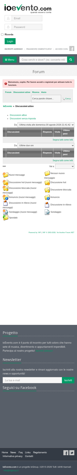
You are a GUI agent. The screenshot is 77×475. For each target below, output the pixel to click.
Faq (21, 452)
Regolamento (40, 452)
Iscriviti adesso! (44, 350)
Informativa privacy (13, 456)
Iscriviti (68, 380)
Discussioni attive (21, 92)
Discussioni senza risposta (23, 118)
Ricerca (35, 92)
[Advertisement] (38, 283)
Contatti (29, 456)
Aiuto (43, 92)
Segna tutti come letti (63, 140)
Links (28, 452)
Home (5, 452)
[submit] (4, 166)
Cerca (68, 99)
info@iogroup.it (11, 470)
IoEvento (7, 106)
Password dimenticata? (39, 48)
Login (10, 41)
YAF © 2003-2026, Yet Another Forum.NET (58, 232)
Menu (10, 59)
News (13, 452)
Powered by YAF (35, 232)
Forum (8, 92)
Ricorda (9, 34)
